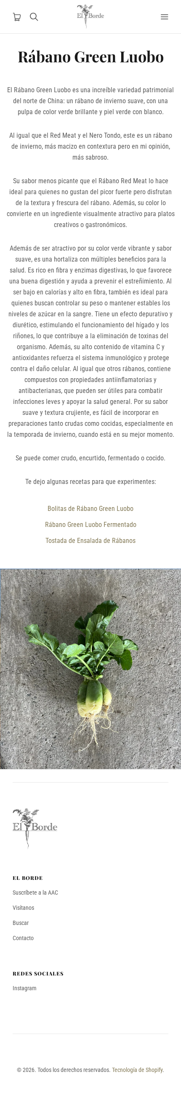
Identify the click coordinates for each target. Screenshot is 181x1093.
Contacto (23, 938)
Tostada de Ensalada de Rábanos (90, 541)
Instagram (25, 988)
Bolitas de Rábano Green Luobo (90, 509)
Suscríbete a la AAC (35, 892)
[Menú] (164, 16)
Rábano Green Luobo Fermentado (90, 525)
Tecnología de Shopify (137, 1069)
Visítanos (23, 907)
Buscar (21, 922)
